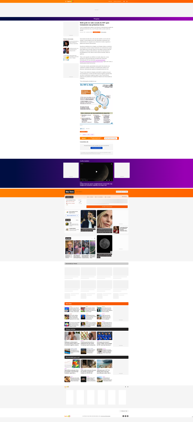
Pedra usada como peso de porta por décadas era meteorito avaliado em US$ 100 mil (88, 371)
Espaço (81, 182)
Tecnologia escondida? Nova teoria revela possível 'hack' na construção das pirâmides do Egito (91, 351)
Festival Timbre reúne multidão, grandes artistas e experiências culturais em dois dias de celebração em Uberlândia (91, 379)
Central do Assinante (117, 1)
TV (69, 321)
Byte (88, 134)
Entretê (88, 376)
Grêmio (87, 306)
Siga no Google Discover (71, 215)
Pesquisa (84, 134)
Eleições (70, 306)
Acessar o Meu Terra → (79, 191)
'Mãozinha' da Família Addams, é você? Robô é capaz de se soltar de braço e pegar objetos (107, 351)
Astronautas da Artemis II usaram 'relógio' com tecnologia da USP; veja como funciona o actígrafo (104, 343)
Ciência (92, 134)
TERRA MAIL (110, 1)
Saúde (65, 340)
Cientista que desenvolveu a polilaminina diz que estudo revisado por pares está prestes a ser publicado (88, 343)
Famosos (103, 321)
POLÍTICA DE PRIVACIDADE (105, 416)
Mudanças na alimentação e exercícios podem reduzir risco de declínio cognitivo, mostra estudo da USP (72, 343)
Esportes (103, 306)
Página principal (70, 1)
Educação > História (74, 348)
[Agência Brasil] (82, 128)
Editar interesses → (125, 196)
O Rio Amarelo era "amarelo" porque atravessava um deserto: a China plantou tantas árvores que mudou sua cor (107, 379)
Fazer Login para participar (96, 147)
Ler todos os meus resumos (107, 206)
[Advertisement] (120, 351)
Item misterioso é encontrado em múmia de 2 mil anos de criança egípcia (75, 351)
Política (87, 321)
